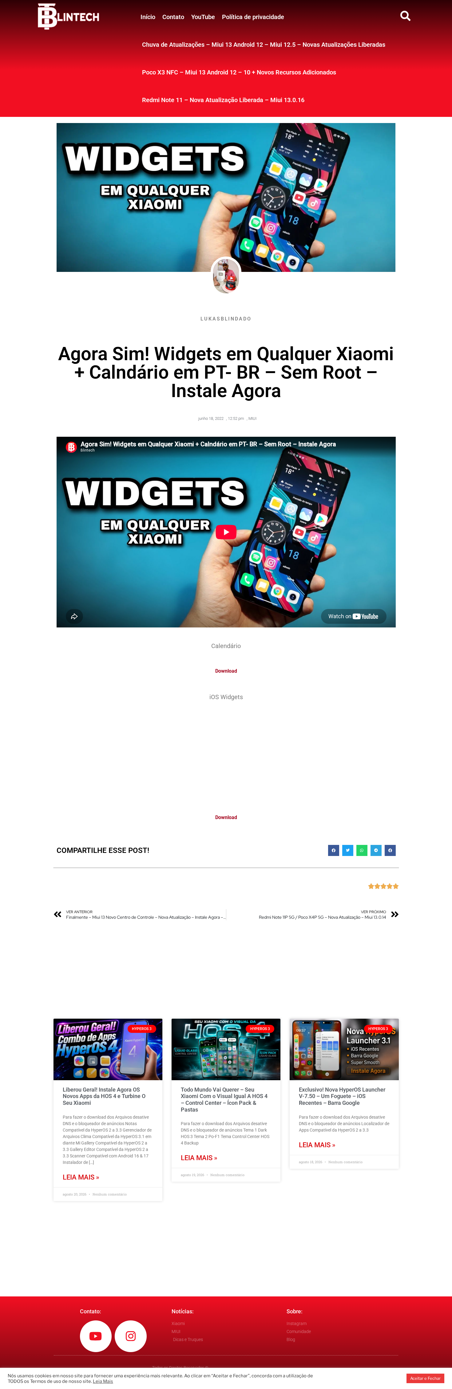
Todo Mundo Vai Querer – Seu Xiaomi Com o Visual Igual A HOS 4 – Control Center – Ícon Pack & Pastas (224, 1099)
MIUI (252, 418)
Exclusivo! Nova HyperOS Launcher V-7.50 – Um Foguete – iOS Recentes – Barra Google (342, 1096)
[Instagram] (131, 1336)
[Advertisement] (226, 754)
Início (148, 17)
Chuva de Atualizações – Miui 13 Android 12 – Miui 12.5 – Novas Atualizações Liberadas (263, 44)
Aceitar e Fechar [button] (425, 1378)
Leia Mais (103, 1381)
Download (226, 671)
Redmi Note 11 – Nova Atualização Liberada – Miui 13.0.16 (223, 100)
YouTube (203, 17)
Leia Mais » (81, 1177)
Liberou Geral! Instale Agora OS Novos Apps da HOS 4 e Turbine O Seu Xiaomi (104, 1096)
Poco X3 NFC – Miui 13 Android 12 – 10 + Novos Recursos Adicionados (239, 72)
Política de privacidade (253, 17)
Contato (173, 17)
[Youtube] (96, 1336)
